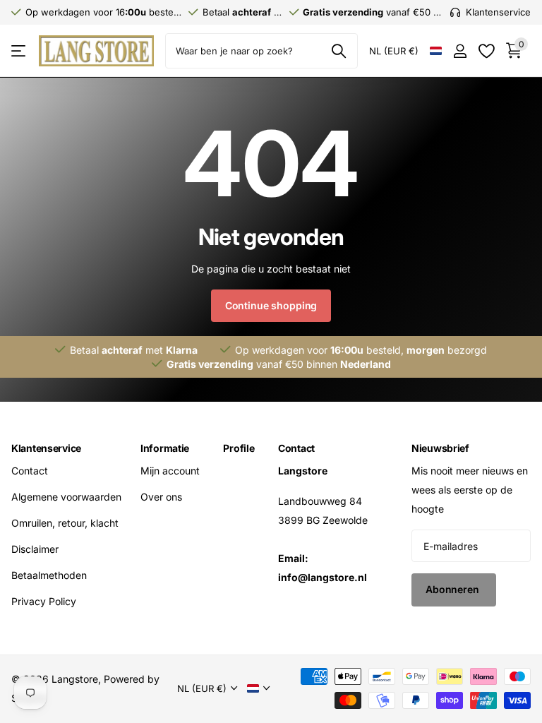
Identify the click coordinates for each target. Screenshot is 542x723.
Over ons (161, 497)
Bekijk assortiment (19, 51)
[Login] (459, 51)
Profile (238, 448)
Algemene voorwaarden (66, 497)
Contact (29, 471)
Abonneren (454, 589)
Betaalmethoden (49, 575)
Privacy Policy (43, 601)
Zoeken (338, 50)
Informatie (164, 448)
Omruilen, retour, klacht (65, 523)
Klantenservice (46, 448)
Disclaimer (35, 549)
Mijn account (170, 471)
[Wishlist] (486, 51)
